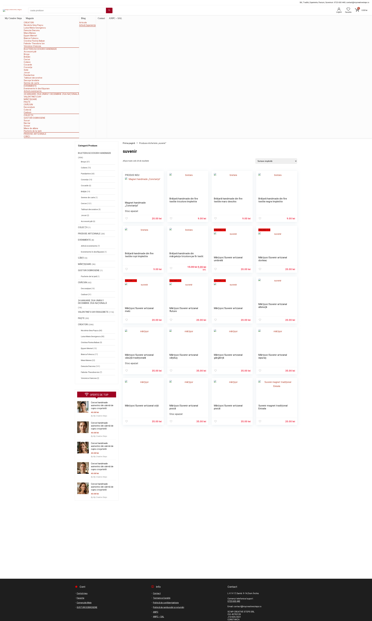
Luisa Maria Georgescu (35, 27)
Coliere (27, 62)
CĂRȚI (27, 136)
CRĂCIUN (28, 104)
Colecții (27, 109)
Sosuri (27, 125)
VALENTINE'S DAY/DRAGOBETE (93, 312)
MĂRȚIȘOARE (30, 99)
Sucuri (27, 120)
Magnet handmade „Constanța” (135, 204)
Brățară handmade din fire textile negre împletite (272, 200)
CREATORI (29, 22)
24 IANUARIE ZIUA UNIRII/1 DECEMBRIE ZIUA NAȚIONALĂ (51, 94)
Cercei (27, 59)
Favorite (80, 598)
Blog (83, 18)
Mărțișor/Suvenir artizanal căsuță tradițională (139, 356)
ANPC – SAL (115, 18)
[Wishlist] (348, 9)
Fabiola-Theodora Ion (34, 43)
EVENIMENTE (30, 86)
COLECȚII (28, 115)
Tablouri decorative (33, 77)
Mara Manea (30, 33)
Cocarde (28, 64)
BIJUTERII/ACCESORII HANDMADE (40, 49)
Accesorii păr (30, 51)
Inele (26, 70)
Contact (101, 18)
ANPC (155, 612)
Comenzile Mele (84, 603)
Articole (83, 22)
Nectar (27, 123)
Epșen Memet (30, 35)
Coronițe (28, 67)
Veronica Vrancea (32, 46)
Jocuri (27, 72)
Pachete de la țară (32, 131)
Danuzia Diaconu (32, 30)
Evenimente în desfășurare (37, 88)
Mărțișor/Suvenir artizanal (228, 308)
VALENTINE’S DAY (32, 96)
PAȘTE (27, 102)
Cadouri (27, 112)
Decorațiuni (29, 107)
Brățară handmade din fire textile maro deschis (228, 200)
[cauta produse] (109, 10)
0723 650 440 (234, 601)
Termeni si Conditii (161, 598)
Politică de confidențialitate (166, 603)
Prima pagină (129, 143)
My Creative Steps (13, 18)
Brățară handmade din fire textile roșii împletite (139, 255)
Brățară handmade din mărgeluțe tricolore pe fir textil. (186, 255)
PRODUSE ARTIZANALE (35, 134)
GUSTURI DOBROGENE (34, 118)
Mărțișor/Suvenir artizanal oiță (142, 405)
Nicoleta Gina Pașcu (33, 25)
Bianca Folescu (31, 38)
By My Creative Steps (99, 416)
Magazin (30, 18)
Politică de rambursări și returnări (168, 607)
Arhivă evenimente (33, 91)
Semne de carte (31, 83)
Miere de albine (31, 128)
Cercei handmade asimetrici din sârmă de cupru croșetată (102, 405)
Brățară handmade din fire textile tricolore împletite (183, 200)
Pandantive (29, 75)
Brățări (27, 57)
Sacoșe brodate (31, 80)
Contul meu (82, 593)
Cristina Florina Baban (34, 41)
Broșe (26, 54)
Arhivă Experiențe (87, 25)
